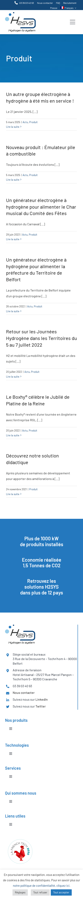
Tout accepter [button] (61, 892)
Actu (25, 122)
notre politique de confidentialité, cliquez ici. (41, 885)
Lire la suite (12, 126)
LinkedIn (41, 699)
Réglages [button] (20, 892)
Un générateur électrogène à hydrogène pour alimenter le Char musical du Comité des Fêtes (41, 206)
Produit (33, 122)
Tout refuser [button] (40, 892)
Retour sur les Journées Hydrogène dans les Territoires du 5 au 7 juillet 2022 (41, 338)
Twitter (40, 706)
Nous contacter (24, 692)
